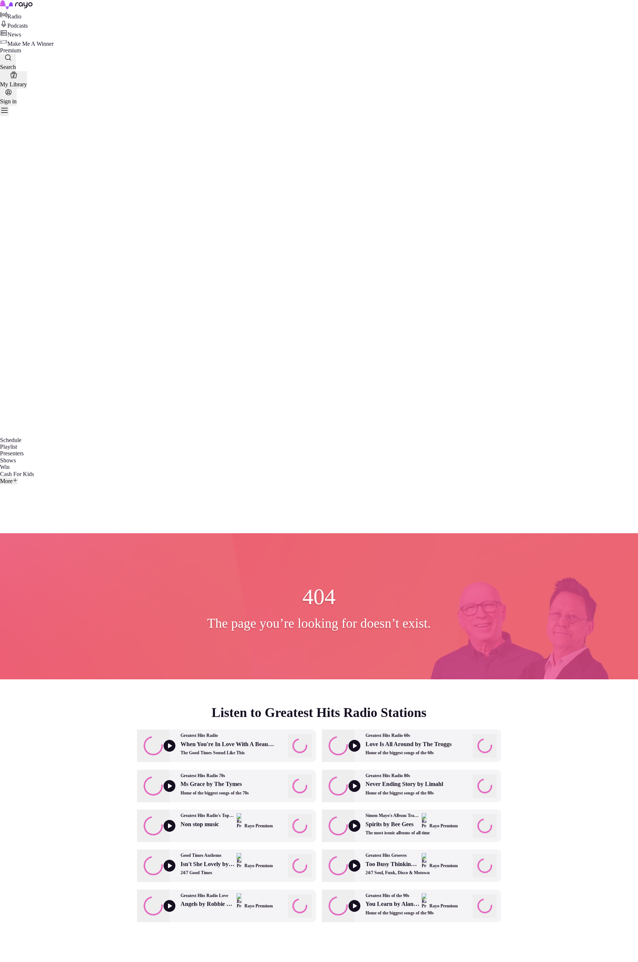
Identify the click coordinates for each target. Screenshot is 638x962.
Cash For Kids (17, 474)
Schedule (10, 440)
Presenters (12, 453)
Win (5, 467)
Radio (14, 16)
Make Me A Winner (30, 44)
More (6, 481)
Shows (8, 460)
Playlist (8, 447)
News (14, 34)
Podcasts (17, 26)
